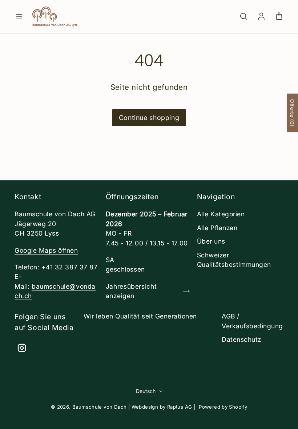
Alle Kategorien (221, 214)
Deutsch (146, 391)
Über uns (211, 241)
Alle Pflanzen (217, 228)
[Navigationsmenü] (19, 16)
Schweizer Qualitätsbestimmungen (234, 259)
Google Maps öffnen (46, 250)
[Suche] (243, 16)
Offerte (292, 113)
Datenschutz (241, 339)
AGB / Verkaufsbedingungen (256, 320)
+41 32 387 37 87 (69, 267)
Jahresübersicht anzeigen (131, 291)
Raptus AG (179, 407)
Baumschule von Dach (99, 407)
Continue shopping (149, 117)
